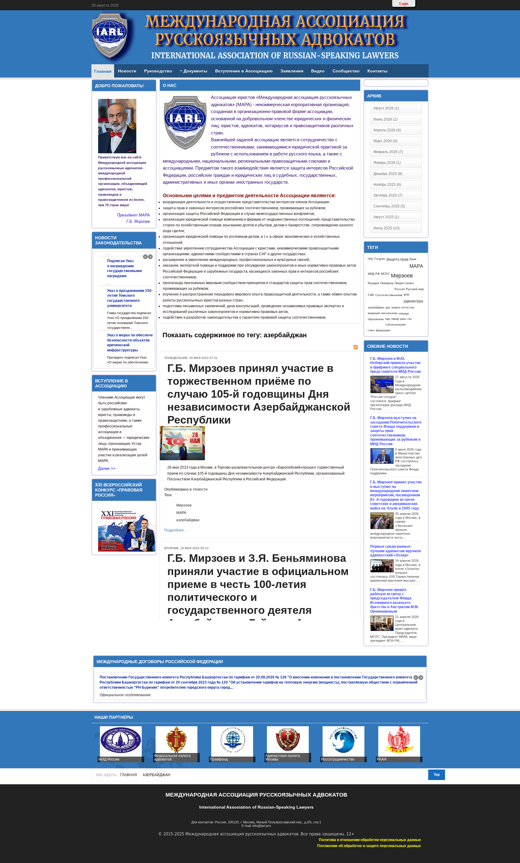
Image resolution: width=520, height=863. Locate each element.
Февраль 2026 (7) (388, 152)
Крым (413, 259)
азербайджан (188, 520)
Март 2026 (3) (385, 141)
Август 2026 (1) (386, 108)
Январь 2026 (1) (387, 163)
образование (376, 319)
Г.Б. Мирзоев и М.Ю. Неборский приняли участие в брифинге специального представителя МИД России (395, 365)
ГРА (370, 259)
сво (409, 318)
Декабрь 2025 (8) (387, 174)
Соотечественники (388, 295)
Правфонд (386, 283)
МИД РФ (374, 273)
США (371, 294)
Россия (400, 289)
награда (404, 313)
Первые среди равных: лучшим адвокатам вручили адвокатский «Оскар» (395, 550)
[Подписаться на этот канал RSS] (355, 347)
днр (387, 307)
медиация (374, 313)
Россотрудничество (283, 759)
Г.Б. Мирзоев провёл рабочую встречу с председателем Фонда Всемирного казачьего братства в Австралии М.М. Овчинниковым (394, 601)
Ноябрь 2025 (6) (387, 184)
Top (437, 775)
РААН (327, 759)
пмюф (395, 318)
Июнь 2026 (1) (385, 119)
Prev (145, 256)
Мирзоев (183, 505)
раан (403, 318)
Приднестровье (404, 283)
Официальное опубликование (125, 695)
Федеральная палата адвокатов (118, 757)
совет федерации (379, 330)
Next (150, 256)
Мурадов (373, 283)
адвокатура (413, 301)
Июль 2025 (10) (386, 228)
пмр (387, 318)
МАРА (181, 513)
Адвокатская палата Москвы (228, 757)
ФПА (406, 294)
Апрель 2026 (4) (387, 130)
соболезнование (395, 324)
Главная (128, 775)
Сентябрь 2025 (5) (389, 206)
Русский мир (415, 289)
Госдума (379, 258)
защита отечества (402, 307)
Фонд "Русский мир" (394, 759)
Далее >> (107, 469)
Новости (200, 489)
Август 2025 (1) (386, 217)
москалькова (389, 313)
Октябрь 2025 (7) (387, 195)
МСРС (385, 273)
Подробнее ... (175, 530)
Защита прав (397, 259)
